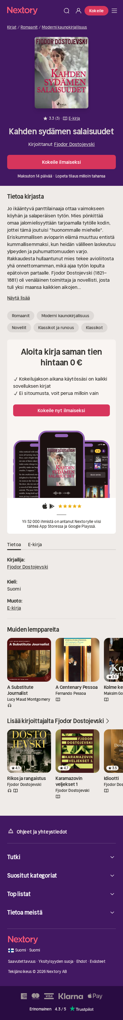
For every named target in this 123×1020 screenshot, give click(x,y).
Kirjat (11, 27)
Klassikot (94, 327)
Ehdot (81, 961)
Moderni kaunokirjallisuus (64, 27)
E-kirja (14, 608)
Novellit (19, 327)
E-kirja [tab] (35, 544)
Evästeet (97, 961)
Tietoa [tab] (14, 544)
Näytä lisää (18, 298)
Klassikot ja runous (56, 327)
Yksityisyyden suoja (56, 961)
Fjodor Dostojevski (74, 144)
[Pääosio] (114, 11)
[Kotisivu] (34, 10)
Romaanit (29, 27)
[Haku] (67, 11)
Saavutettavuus (22, 961)
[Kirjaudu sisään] (78, 11)
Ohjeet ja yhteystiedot (42, 832)
